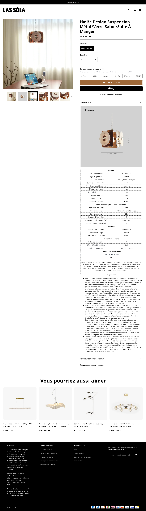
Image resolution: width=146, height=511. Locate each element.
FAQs (75, 449)
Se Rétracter (78, 461)
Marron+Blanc (86, 48)
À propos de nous (46, 449)
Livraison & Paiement (47, 457)
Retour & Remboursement (48, 453)
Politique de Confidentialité (49, 461)
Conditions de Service (47, 464)
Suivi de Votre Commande (82, 457)
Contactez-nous (79, 453)
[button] (129, 9)
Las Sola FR (13, 507)
